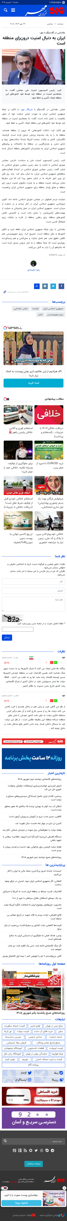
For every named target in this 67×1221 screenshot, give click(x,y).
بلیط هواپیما (57, 1054)
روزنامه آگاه (33, 1065)
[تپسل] (5, 328)
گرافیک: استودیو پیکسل (22, 1215)
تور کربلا (8, 1031)
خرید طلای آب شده (43, 1031)
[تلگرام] (52, 1150)
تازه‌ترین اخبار (56, 773)
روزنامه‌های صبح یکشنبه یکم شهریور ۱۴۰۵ (41, 1013)
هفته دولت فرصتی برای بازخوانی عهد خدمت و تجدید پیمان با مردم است (32, 848)
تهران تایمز (10, 1059)
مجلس (50, 24)
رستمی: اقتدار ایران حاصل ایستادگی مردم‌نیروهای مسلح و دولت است (33, 798)
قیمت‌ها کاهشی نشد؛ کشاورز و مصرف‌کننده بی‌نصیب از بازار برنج (32, 927)
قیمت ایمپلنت (56, 1048)
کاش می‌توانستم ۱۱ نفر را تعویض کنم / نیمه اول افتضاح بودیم (32, 956)
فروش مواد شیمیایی (16, 1043)
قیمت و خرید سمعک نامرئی (48, 1059)
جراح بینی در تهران (54, 1026)
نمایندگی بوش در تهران (36, 1054)
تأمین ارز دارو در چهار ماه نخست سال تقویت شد (38, 823)
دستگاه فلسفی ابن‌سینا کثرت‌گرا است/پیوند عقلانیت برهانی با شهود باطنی (32, 838)
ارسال (7, 637)
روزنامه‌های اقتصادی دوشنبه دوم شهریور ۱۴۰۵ (39, 779)
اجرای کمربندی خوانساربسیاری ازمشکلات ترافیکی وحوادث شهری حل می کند (34, 787)
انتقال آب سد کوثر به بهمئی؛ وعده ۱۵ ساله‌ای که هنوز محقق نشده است (33, 808)
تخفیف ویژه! (21, 1203)
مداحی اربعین (35, 1037)
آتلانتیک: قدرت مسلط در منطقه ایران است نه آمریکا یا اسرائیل (32, 891)
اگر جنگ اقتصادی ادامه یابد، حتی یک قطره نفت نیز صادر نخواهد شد (34, 947)
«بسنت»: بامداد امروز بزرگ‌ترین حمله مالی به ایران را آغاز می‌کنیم (34, 872)
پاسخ (6, 662)
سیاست (60, 24)
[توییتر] (36, 1150)
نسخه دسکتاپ (33, 1164)
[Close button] (64, 1188)
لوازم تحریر (35, 1026)
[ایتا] (14, 1150)
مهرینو (25, 1059)
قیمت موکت (23, 1031)
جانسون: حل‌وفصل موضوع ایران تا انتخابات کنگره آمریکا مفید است (32, 906)
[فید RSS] (25, 1150)
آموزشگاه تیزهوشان (13, 1048)
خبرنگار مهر (27, 109)
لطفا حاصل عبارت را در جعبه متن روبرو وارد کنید (41, 623)
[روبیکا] (30, 1150)
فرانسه (35, 309)
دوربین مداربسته (13, 1037)
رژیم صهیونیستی (55, 314)
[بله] (47, 1150)
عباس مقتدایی (21, 309)
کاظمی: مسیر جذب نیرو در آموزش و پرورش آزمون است (35, 817)
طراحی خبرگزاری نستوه (49, 1215)
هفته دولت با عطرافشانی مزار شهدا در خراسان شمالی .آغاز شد (31, 830)
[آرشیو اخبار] (19, 1150)
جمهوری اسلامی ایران (53, 309)
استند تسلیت (55, 1037)
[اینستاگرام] (41, 1150)
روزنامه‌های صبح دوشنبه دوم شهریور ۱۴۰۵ (41, 857)
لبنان (40, 314)
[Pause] (7, 362)
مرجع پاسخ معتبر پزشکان (48, 1043)
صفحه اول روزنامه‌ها (52, 964)
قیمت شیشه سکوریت (14, 1026)
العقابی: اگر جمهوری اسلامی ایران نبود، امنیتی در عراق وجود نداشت (33, 883)
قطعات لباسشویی (36, 1048)
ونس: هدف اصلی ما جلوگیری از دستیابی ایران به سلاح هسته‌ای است (35, 937)
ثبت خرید (33, 383)
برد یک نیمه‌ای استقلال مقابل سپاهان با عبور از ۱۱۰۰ (36, 898)
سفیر (60, 1031)
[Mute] (12, 362)
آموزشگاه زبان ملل (12, 1054)
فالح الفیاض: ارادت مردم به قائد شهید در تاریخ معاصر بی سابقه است (34, 916)
